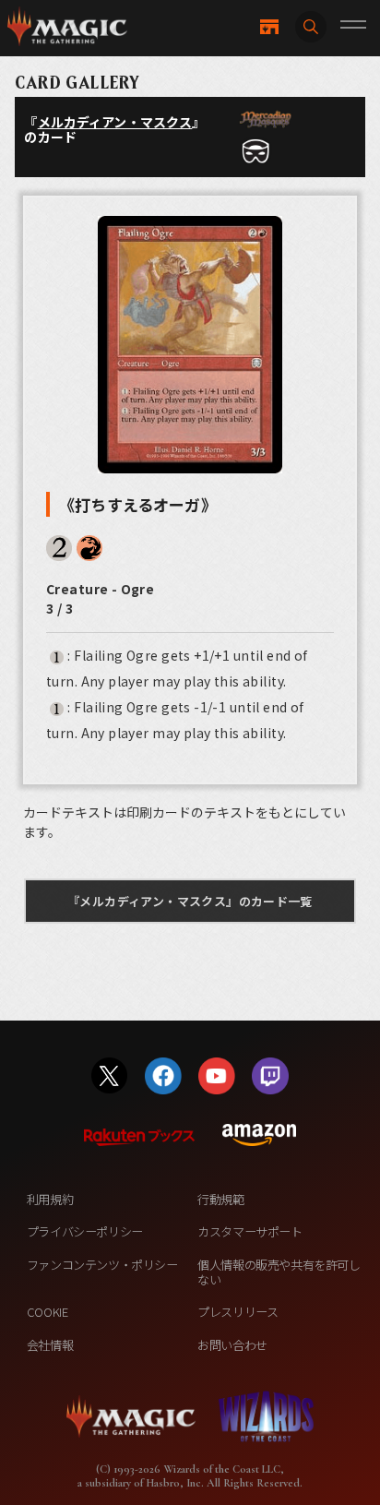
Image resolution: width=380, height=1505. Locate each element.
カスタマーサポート (249, 1231)
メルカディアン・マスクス (115, 122)
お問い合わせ (232, 1345)
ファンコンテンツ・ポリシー (102, 1264)
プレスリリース (237, 1311)
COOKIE (47, 1311)
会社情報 (50, 1345)
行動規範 (220, 1199)
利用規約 (50, 1199)
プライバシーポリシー (85, 1231)
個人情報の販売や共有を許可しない (278, 1272)
